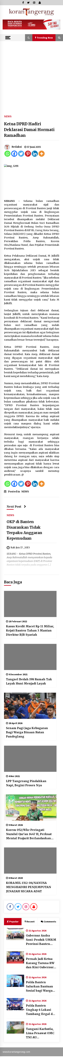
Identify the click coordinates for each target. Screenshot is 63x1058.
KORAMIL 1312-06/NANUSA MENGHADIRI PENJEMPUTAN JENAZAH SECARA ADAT (28, 887)
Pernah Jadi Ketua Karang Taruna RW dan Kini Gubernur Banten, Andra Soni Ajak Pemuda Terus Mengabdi (40, 963)
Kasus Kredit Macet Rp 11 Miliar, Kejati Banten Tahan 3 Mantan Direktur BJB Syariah (30, 630)
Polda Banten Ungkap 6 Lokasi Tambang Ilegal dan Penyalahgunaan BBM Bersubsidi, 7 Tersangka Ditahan (41, 1010)
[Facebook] (14, 154)
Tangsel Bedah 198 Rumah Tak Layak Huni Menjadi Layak (29, 681)
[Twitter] (21, 154)
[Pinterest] (28, 154)
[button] (28, 37)
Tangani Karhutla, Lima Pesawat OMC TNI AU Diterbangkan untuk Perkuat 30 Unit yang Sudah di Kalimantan (41, 1033)
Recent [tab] (30, 921)
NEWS (8, 116)
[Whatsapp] (7, 154)
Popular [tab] (14, 921)
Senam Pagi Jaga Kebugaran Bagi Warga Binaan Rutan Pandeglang (27, 732)
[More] (41, 154)
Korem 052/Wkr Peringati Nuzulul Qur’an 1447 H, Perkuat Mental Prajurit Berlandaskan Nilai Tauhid (29, 834)
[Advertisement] (31, 74)
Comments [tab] (50, 921)
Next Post (14, 506)
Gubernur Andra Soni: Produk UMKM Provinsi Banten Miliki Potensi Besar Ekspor (41, 940)
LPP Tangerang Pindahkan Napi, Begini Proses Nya (26, 783)
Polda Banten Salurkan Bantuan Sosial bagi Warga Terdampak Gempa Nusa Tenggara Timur (40, 986)
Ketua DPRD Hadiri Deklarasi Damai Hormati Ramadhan (29, 129)
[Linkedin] (35, 154)
